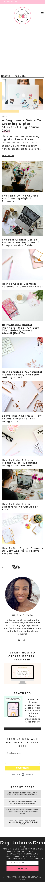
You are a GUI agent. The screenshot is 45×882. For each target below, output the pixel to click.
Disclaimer (14, 854)
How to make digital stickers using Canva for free (20, 506)
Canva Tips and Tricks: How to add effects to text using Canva (22, 418)
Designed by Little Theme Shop (28, 878)
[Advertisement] (22, 50)
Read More (8, 155)
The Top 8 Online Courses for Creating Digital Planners (20, 198)
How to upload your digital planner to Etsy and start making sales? (22, 374)
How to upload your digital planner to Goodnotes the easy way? (23, 822)
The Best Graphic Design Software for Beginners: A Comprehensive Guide (21, 242)
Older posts (16, 567)
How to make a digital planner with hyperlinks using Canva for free (19, 462)
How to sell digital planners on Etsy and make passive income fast (22, 551)
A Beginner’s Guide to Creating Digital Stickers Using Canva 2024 (23, 794)
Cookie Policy (34, 859)
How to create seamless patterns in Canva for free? (22, 285)
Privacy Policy (27, 851)
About (7, 849)
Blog (4, 116)
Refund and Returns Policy (20, 857)
